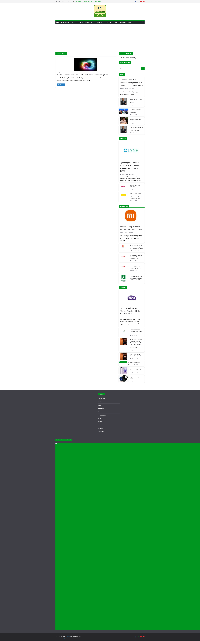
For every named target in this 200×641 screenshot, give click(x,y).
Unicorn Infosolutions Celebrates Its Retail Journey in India (136, 331)
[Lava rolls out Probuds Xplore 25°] (124, 187)
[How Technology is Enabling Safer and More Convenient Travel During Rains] (124, 130)
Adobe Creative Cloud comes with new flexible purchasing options (82, 75)
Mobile (99, 402)
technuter (68, 72)
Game (129, 22)
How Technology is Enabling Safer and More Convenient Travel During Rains (136, 129)
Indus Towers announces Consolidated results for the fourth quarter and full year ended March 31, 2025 (136, 277)
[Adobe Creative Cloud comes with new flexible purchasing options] (85, 64)
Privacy (100, 435)
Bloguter (123, 22)
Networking (101, 408)
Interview (99, 22)
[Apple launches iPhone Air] (123, 363)
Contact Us (101, 431)
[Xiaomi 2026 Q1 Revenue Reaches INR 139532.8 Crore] (132, 216)
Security (100, 418)
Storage (100, 421)
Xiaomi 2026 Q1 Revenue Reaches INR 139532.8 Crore (131, 228)
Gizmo (73, 22)
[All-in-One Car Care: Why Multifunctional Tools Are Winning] (124, 102)
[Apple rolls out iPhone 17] (124, 370)
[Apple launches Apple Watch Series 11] (124, 379)
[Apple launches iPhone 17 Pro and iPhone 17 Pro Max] (124, 356)
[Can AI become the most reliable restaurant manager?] (124, 121)
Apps (116, 22)
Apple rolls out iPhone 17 (135, 369)
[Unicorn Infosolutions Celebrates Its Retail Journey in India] (124, 332)
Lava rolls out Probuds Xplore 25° (135, 186)
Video (99, 425)
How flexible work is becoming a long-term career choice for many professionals (131, 82)
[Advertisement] (100, 36)
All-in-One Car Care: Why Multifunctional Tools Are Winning (136, 101)
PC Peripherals (102, 415)
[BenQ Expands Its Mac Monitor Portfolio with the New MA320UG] (132, 297)
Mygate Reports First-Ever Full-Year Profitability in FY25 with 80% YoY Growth (136, 247)
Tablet (99, 405)
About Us (100, 428)
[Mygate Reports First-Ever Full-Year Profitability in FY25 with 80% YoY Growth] (124, 248)
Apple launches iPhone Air (134, 362)
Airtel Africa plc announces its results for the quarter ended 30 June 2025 (136, 257)
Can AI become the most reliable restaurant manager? (136, 120)
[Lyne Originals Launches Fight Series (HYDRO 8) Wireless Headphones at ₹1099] (132, 150)
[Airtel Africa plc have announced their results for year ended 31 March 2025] (124, 267)
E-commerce (108, 22)
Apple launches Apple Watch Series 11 (136, 377)
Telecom (80, 22)
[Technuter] (57, 22)
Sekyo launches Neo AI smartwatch (84, 1)
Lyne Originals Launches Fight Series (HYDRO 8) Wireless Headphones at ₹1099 (129, 167)
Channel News (89, 22)
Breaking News (64, 22)
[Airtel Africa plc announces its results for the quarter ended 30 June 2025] (124, 257)
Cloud (99, 412)
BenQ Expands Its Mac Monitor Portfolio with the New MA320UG (130, 311)
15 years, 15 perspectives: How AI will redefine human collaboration (136, 111)
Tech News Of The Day (127, 58)
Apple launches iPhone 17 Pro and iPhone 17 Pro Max (136, 355)
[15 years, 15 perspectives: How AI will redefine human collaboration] (124, 112)
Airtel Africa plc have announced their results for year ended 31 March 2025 (136, 267)
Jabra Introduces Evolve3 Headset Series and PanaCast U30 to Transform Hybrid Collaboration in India (136, 196)
